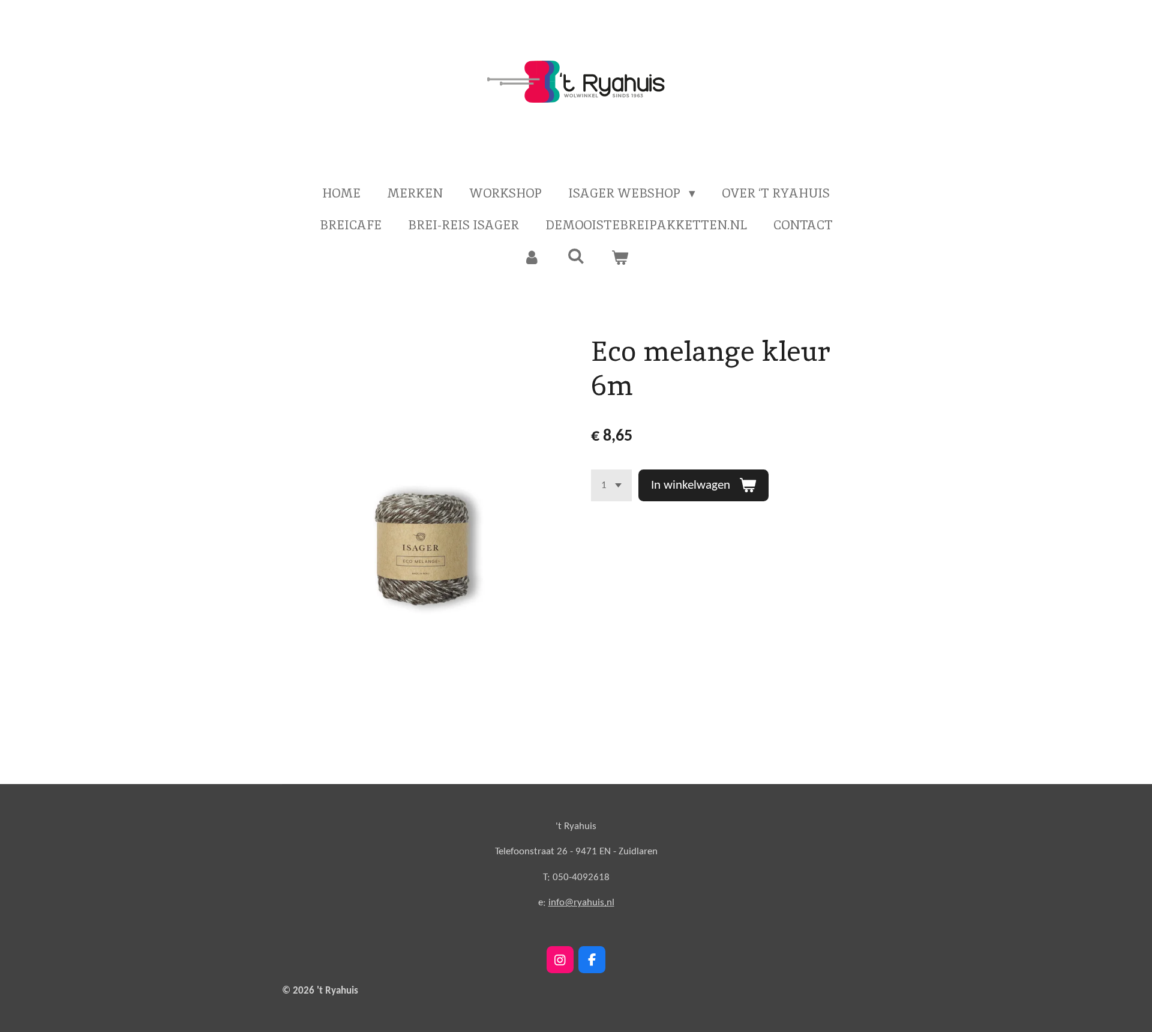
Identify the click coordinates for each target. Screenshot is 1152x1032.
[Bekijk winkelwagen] (620, 257)
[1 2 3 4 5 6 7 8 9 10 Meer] (611, 485)
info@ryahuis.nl (581, 903)
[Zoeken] (576, 256)
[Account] (532, 257)
